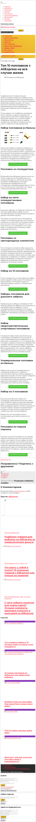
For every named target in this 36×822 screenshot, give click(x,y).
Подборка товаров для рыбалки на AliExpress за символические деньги (19, 539)
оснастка (7, 598)
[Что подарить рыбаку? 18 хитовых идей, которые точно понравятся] (19, 631)
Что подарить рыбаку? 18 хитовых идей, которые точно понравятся (18, 644)
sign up (3, 816)
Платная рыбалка (11, 15)
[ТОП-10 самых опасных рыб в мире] (19, 719)
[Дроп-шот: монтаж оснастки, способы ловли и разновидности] (19, 745)
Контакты (8, 21)
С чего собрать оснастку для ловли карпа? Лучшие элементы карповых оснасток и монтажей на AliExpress (19, 608)
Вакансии (8, 8)
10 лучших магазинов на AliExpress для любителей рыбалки (17, 675)
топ (10, 459)
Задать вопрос (10, 767)
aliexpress (4, 459)
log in (2, 785)
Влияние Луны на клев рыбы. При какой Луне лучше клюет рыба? (18, 704)
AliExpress (13, 497)
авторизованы (19, 491)
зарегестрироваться (9, 790)
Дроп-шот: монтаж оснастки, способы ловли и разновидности (18, 759)
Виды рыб (8, 17)
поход (21, 563)
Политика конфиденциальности (17, 769)
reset (2, 800)
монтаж (27, 597)
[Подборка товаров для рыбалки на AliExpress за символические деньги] (19, 515)
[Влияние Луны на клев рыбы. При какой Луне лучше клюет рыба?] (19, 690)
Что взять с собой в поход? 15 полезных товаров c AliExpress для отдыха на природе (19, 571)
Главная (7, 6)
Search (21, 30)
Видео (7, 12)
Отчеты (7, 19)
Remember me (8, 783)
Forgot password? (7, 787)
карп (22, 597)
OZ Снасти (8, 14)
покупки (15, 563)
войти (3, 803)
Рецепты (7, 10)
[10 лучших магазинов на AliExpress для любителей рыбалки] (19, 660)
